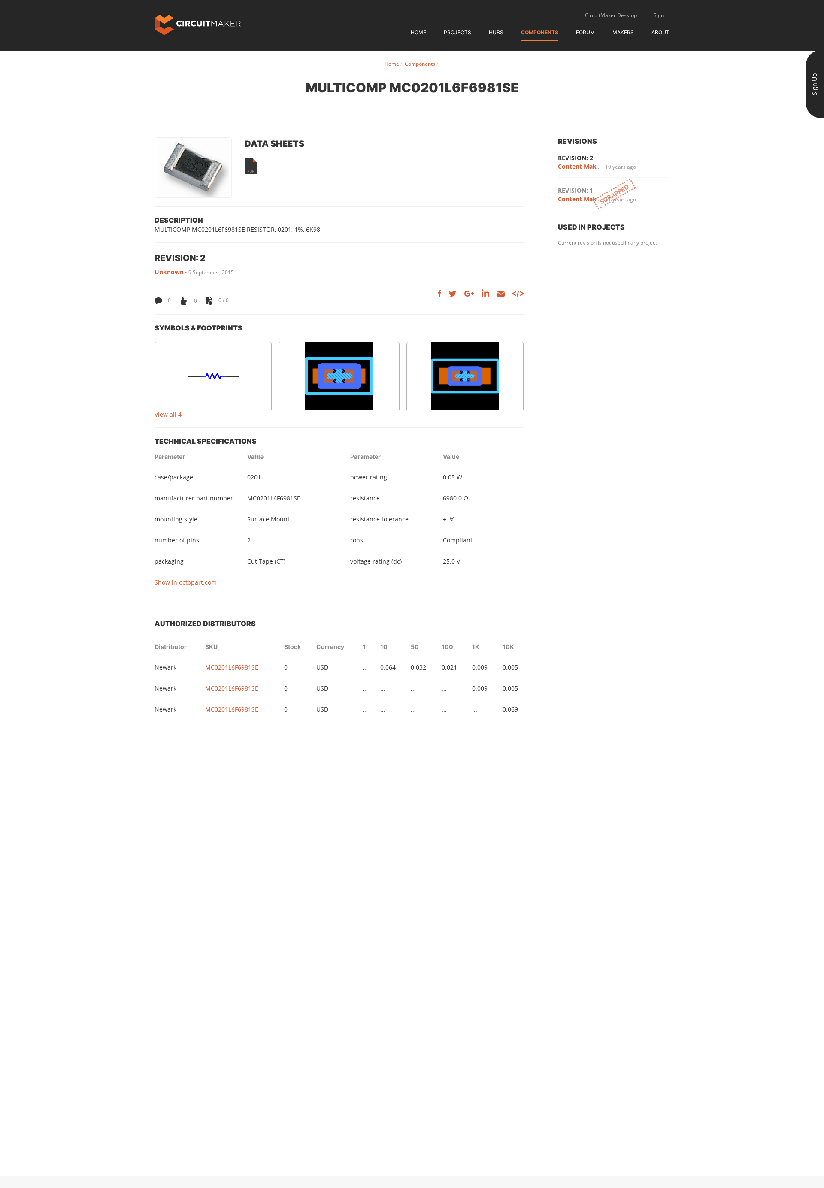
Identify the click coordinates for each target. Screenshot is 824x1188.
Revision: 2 (575, 158)
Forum (585, 32)
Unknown (169, 272)
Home (418, 32)
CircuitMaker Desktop (611, 15)
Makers (623, 32)
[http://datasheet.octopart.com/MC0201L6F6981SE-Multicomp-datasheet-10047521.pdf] (251, 166)
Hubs (496, 32)
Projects (457, 32)
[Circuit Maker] (197, 24)
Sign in (662, 15)
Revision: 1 (575, 190)
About (660, 32)
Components (539, 32)
